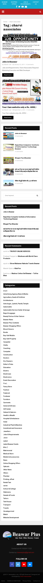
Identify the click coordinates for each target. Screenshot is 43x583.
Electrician (7, 374)
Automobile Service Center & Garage (16, 310)
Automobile (7, 307)
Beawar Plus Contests (11, 323)
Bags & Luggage (9, 313)
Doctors (6, 358)
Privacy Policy (27, 581)
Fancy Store (7, 386)
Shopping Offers (14, 3)
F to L (16, 35)
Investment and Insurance (12, 428)
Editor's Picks (8, 364)
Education (17, 80)
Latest (5, 37)
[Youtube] (24, 564)
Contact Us (36, 3)
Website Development (11, 517)
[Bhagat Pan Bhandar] (8, 160)
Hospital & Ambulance (11, 418)
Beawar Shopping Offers (12, 326)
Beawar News (4, 3)
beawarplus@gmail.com (25, 552)
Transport (6, 505)
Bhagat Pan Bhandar (23, 158)
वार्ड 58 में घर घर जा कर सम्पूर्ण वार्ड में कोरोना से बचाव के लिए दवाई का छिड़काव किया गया (27, 170)
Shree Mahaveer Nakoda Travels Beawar (25, 263)
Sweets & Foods (9, 495)
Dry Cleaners (8, 361)
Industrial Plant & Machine (12, 425)
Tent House (7, 501)
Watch (5, 514)
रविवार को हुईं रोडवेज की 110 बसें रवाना (26, 181)
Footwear (6, 396)
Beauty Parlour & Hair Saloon (13, 316)
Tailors (5, 498)
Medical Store (8, 454)
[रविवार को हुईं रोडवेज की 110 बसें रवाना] (8, 183)
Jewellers (6, 431)
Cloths (5, 345)
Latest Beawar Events (10, 444)
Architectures (8, 300)
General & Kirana (9, 406)
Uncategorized (8, 511)
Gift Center (7, 409)
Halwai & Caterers (9, 412)
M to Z (5, 447)
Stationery (7, 492)
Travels (6, 508)
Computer (10, 35)
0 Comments (30, 64)
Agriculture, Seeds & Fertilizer (14, 297)
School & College (9, 489)
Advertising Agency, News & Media (15, 294)
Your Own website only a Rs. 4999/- (19, 107)
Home (3, 581)
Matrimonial (7, 450)
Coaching (6, 348)
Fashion (6, 390)
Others (5, 473)
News (5, 460)
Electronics (7, 377)
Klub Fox (18, 268)
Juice (5, 438)
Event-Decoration (9, 380)
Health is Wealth (9, 415)
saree (5, 485)
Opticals (6, 466)
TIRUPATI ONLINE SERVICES (20, 251)
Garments (6, 402)
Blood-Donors (8, 329)
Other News (7, 470)
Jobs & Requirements (25, 3)
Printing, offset (8, 479)
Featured (21, 35)
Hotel (5, 422)
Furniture (6, 399)
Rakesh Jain (7, 64)
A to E (5, 35)
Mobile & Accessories (11, 457)
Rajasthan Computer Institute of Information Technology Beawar (27, 147)
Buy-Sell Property (9, 339)
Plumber (6, 476)
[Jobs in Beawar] (8, 136)
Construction (8, 355)
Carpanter (6, 342)
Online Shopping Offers (11, 463)
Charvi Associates (25, 576)
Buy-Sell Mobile (9, 335)
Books (5, 332)
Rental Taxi (7, 482)
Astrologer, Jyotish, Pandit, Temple (15, 304)
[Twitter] (18, 564)
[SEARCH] (37, 195)
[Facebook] (12, 564)
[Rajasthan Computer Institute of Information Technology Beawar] (8, 147)
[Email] (29, 564)
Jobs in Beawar (9, 62)
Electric (6, 371)
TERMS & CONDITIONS (14, 581)
